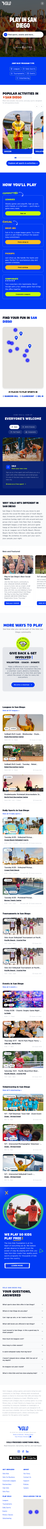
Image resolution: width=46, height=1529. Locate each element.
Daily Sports (7, 1507)
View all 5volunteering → (12, 1090)
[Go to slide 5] (22, 157)
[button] (29, 346)
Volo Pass (6, 1491)
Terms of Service (18, 1434)
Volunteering (7, 1518)
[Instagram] (18, 1451)
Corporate (32, 432)
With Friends (30, 427)
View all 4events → (10, 987)
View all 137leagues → (11, 710)
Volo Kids (6, 1473)
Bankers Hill (11, 396)
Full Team (16, 432)
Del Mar (42, 396)
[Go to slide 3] (19, 157)
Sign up (23, 213)
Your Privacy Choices (21, 1436)
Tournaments (7, 1504)
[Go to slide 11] (31, 157)
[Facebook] (23, 1451)
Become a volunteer (22, 685)
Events (5, 1511)
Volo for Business (9, 1477)
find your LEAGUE (12, 603)
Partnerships (7, 1484)
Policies (26, 1484)
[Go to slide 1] (15, 157)
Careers (26, 1488)
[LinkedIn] (27, 1451)
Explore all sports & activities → (23, 163)
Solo (15, 427)
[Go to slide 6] (23, 157)
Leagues (5, 1500)
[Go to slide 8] (26, 157)
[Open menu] (42, 3)
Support (26, 1481)
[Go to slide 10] (29, 157)
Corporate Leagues (23, 294)
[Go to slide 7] (25, 157)
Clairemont (28, 396)
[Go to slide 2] (17, 157)
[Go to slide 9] (28, 157)
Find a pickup (23, 267)
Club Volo (6, 1488)
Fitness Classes (8, 1514)
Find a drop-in (23, 242)
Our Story (26, 1473)
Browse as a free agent (15, 484)
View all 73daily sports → (12, 813)
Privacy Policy (29, 1434)
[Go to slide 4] (20, 157)
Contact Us (27, 1477)
